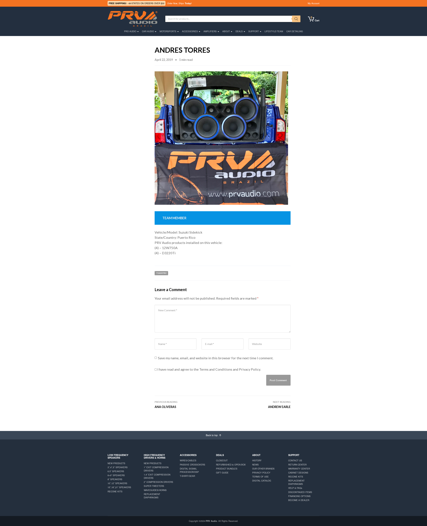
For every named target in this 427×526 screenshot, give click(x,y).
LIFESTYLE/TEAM (274, 31)
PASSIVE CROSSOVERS (192, 464)
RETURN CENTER (297, 464)
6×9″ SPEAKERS (116, 475)
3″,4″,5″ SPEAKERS (118, 467)
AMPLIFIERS (210, 31)
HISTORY (257, 460)
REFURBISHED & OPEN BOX (231, 464)
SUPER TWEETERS (154, 485)
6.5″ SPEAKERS (116, 471)
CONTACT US (295, 460)
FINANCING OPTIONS (299, 496)
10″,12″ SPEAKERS (117, 483)
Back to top (212, 435)
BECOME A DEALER (298, 500)
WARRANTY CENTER (299, 468)
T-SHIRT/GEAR (187, 475)
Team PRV (161, 273)
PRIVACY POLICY (261, 472)
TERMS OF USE (260, 476)
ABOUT (226, 31)
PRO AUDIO (130, 31)
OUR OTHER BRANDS (263, 468)
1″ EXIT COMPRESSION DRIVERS (156, 469)
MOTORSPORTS (168, 31)
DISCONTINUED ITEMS (300, 492)
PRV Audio (211, 520)
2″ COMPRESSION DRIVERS (158, 481)
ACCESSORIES (190, 31)
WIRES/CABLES (188, 460)
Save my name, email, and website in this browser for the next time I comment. (215, 358)
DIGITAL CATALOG (261, 480)
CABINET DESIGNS (298, 472)
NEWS (255, 464)
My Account (313, 3)
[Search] (296, 19)
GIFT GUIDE (222, 472)
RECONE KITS (115, 491)
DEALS (239, 31)
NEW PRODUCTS (116, 463)
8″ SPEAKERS (115, 479)
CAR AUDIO (148, 31)
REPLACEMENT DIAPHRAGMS (152, 495)
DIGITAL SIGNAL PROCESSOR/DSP (189, 470)
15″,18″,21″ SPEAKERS (119, 487)
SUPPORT (253, 31)
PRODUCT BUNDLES (226, 468)
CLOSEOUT (222, 460)
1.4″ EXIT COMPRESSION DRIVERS (157, 476)
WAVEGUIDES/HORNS (155, 490)
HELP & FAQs (295, 487)
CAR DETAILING (294, 31)
